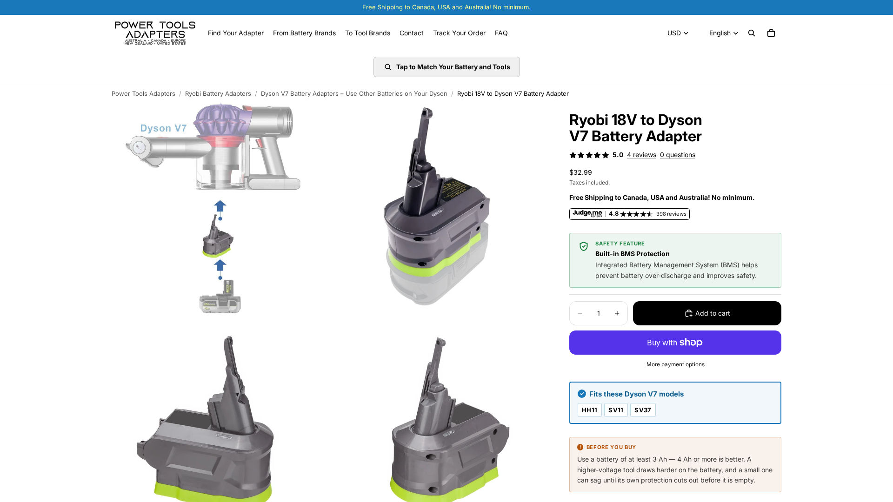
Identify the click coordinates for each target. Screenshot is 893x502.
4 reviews (641, 155)
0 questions (677, 155)
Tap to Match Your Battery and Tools (453, 67)
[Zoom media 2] (438, 208)
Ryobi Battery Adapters (218, 93)
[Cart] (771, 33)
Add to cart (712, 313)
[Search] (751, 33)
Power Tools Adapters (143, 93)
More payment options (675, 364)
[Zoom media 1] (220, 208)
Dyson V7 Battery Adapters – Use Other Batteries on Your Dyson (354, 93)
